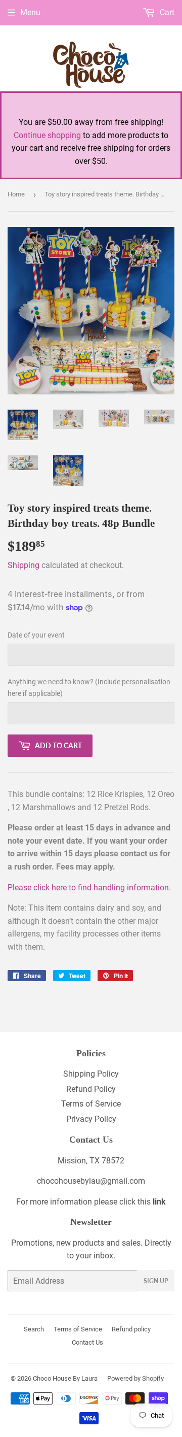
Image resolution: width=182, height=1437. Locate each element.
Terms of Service (91, 1104)
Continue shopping (47, 135)
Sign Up (156, 1281)
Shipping (23, 565)
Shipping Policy (91, 1074)
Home (16, 194)
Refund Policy (91, 1089)
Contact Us (87, 1342)
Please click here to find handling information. (89, 887)
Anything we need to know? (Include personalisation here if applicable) (89, 687)
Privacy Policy (91, 1119)
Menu (30, 12)
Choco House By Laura (65, 1378)
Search (34, 1329)
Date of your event (36, 635)
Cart (166, 12)
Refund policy (131, 1329)
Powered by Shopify (135, 1378)
